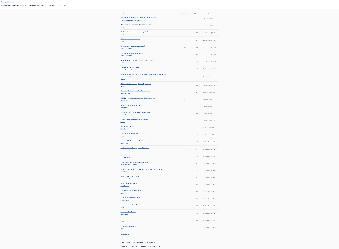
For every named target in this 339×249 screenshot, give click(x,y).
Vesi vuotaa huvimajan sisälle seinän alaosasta (135, 91)
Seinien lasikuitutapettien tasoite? (131, 105)
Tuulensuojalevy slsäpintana (130, 183)
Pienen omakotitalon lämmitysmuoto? (133, 46)
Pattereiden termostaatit (128, 219)
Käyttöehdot (140, 242)
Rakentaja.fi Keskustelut (7, 2)
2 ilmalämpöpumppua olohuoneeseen (132, 53)
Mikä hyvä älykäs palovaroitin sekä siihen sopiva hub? (138, 98)
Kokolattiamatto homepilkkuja (130, 197)
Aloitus (123, 242)
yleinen (144, 20)
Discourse (132, 246)
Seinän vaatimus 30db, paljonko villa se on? (135, 148)
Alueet (128, 242)
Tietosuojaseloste (150, 242)
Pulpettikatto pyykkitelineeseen (131, 176)
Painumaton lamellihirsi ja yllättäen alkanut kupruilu (137, 60)
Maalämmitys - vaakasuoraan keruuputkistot (135, 32)
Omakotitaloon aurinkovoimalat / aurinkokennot (136, 25)
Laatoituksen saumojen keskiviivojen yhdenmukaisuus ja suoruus (141, 169)
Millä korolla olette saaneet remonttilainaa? (134, 119)
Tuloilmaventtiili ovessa (128, 126)
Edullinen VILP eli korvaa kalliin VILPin (134, 141)
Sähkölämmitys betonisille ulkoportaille (133, 205)
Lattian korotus (125, 155)
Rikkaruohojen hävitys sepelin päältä (132, 190)
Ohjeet (134, 242)
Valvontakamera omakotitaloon (130, 39)
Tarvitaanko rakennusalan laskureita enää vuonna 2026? (138, 17)
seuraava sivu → (125, 234)
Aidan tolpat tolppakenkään (129, 133)
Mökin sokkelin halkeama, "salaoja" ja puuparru (136, 84)
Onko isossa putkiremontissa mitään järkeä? (135, 162)
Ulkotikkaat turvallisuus (128, 226)
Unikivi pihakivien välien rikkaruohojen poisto (136, 112)
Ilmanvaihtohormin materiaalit (130, 67)
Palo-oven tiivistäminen (128, 212)
